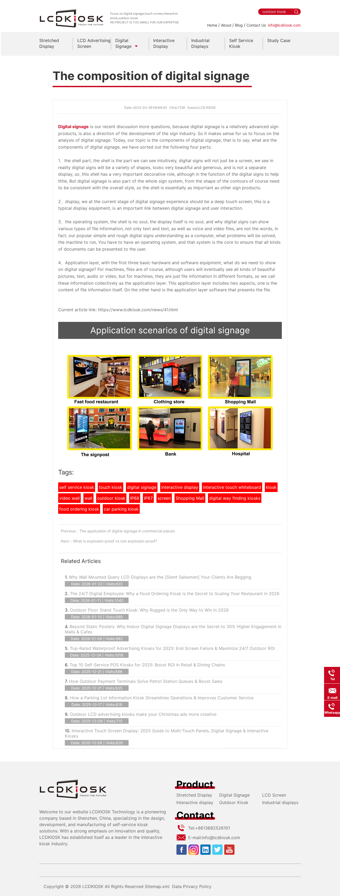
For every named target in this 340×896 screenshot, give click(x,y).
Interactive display (194, 802)
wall (88, 498)
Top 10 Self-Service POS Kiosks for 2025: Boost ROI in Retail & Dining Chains (147, 664)
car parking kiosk (121, 509)
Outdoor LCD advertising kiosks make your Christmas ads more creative (143, 714)
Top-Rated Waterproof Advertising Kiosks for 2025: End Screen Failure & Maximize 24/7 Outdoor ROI (172, 648)
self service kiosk (76, 487)
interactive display (179, 487)
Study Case (278, 40)
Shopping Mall (190, 498)
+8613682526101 (212, 828)
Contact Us (256, 25)
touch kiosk (110, 487)
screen (164, 498)
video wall (69, 498)
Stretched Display (194, 795)
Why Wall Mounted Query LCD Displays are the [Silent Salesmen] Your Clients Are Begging (160, 577)
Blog (239, 25)
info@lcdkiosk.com (284, 25)
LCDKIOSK (92, 886)
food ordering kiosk (79, 509)
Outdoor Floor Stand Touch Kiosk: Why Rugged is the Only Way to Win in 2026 (149, 610)
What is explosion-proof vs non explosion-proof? (115, 541)
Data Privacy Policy (191, 886)
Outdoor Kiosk (233, 802)
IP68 (134, 498)
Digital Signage (234, 795)
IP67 (148, 498)
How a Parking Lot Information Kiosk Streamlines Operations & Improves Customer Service (161, 697)
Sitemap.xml (157, 886)
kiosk (271, 487)
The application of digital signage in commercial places (127, 531)
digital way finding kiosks (234, 498)
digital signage (141, 487)
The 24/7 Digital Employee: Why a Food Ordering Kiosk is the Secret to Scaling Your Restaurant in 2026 (174, 593)
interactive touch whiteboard (232, 487)
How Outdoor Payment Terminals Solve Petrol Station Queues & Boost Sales (145, 681)
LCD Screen (274, 795)
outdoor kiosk (111, 498)
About (226, 25)
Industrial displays (280, 802)
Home (212, 25)
